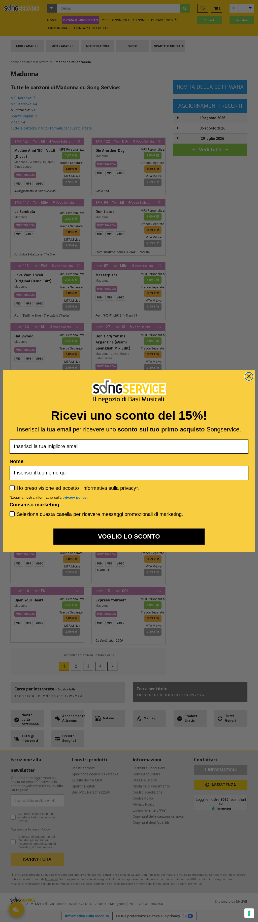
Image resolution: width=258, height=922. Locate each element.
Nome (16, 461)
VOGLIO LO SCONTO (129, 536)
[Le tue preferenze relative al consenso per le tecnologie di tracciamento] (249, 913)
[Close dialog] (249, 376)
